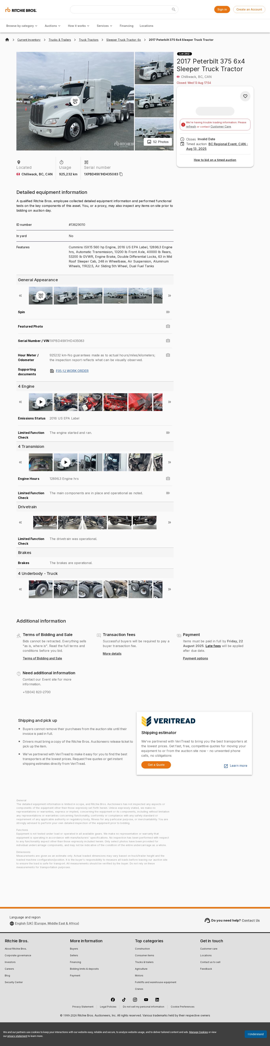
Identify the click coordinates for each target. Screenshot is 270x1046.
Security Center (14, 982)
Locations (146, 25)
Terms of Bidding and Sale (42, 658)
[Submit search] (173, 9)
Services (103, 25)
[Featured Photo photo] (168, 326)
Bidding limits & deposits (84, 969)
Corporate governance (18, 955)
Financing (126, 25)
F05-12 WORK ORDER (72, 371)
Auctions (51, 25)
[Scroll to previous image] (20, 295)
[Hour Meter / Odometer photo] (168, 355)
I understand (256, 1034)
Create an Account (249, 9)
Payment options (195, 658)
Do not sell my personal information (143, 1007)
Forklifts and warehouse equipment (155, 982)
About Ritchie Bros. (16, 949)
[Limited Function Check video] (168, 433)
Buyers (74, 949)
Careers (9, 969)
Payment (75, 976)
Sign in (222, 9)
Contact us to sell (210, 962)
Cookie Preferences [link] (182, 1007)
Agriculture (141, 969)
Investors (10, 962)
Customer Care (221, 126)
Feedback (206, 969)
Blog (7, 976)
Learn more (238, 765)
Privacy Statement (82, 1007)
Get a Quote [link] (156, 764)
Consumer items (144, 955)
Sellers (74, 955)
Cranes (139, 989)
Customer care (208, 949)
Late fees (213, 646)
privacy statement (17, 1036)
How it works (77, 25)
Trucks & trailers (144, 962)
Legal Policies (108, 1007)
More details (112, 653)
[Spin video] (168, 312)
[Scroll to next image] (169, 295)
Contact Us (251, 920)
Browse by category (20, 25)
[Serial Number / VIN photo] (168, 341)
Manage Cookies (198, 1032)
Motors (139, 976)
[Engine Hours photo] (168, 479)
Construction (142, 949)
